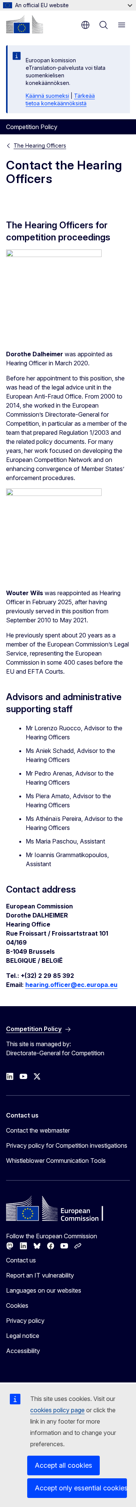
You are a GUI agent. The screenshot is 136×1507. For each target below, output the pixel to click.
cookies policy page (57, 1410)
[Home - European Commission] (24, 24)
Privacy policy (25, 1320)
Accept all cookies (63, 1465)
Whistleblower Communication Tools (56, 1160)
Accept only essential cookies (81, 1488)
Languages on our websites (43, 1290)
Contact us (21, 1260)
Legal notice (22, 1335)
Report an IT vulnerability (40, 1275)
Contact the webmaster (38, 1130)
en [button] (85, 25)
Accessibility (23, 1351)
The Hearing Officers (40, 145)
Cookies (17, 1305)
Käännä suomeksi (47, 95)
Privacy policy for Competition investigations (66, 1145)
